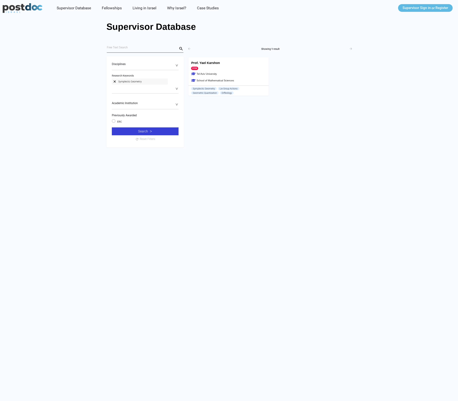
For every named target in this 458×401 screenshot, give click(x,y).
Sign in (417, 8)
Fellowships (112, 8)
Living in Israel (144, 8)
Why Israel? (176, 8)
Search (143, 131)
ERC (119, 121)
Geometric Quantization (205, 93)
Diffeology (227, 93)
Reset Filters (147, 139)
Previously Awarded (124, 115)
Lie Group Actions (229, 88)
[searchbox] (145, 65)
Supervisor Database (74, 8)
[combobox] (145, 66)
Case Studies (208, 8)
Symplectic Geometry (204, 88)
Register (441, 8)
